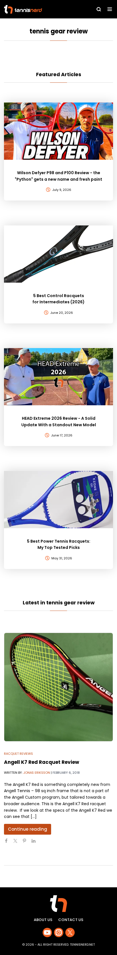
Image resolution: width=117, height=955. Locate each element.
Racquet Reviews (18, 753)
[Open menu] (109, 9)
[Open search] (99, 9)
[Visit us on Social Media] (47, 932)
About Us (43, 919)
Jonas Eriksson (36, 772)
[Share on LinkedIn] (35, 843)
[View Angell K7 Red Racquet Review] (58, 687)
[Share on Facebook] (8, 843)
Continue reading (27, 829)
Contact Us (70, 919)
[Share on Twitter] (17, 843)
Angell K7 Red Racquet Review (41, 762)
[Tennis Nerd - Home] (37, 9)
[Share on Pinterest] (26, 843)
